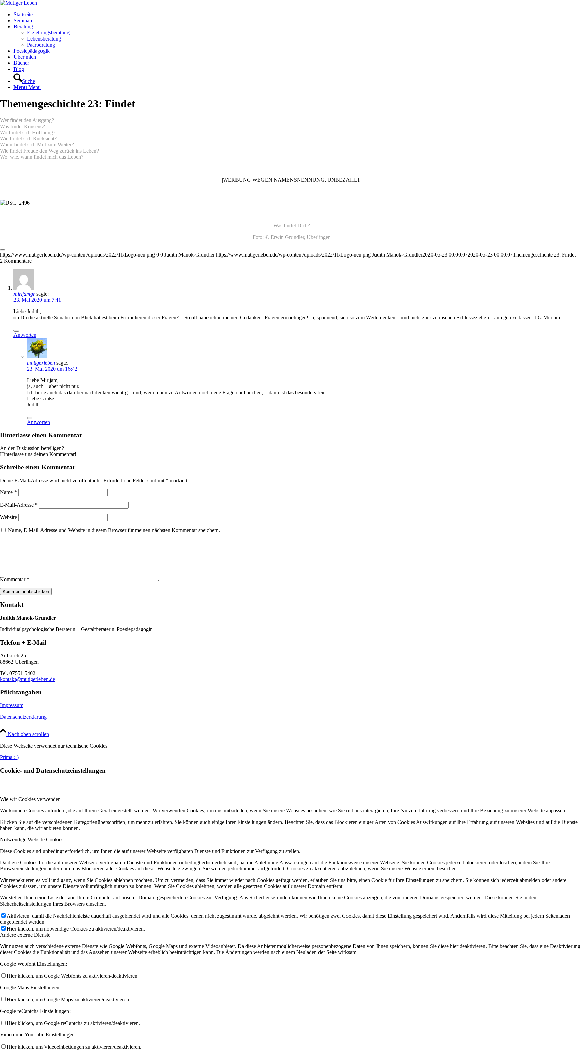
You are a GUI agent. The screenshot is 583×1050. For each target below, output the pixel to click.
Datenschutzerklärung (23, 717)
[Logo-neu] (18, 3)
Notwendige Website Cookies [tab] (31, 839)
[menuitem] (298, 14)
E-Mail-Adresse (19, 505)
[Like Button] (2, 250)
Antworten (24, 335)
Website (8, 517)
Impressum (11, 705)
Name (8, 492)
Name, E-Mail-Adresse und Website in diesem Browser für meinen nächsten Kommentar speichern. (114, 530)
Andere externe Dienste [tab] (25, 935)
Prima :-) (9, 757)
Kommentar (14, 579)
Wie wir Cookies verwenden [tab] (30, 799)
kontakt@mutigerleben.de (27, 679)
